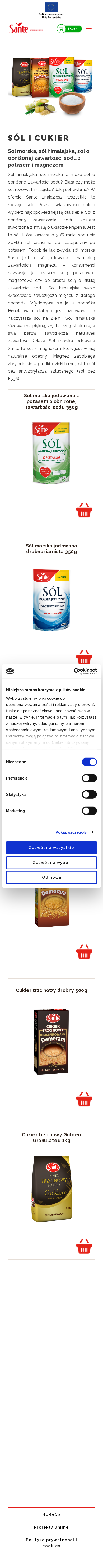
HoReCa (51, 1514)
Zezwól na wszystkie (51, 847)
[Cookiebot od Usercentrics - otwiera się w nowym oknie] (74, 671)
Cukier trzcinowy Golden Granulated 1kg (51, 1137)
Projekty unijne (51, 1527)
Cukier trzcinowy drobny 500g (51, 990)
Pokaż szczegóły (71, 832)
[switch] (89, 778)
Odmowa (51, 877)
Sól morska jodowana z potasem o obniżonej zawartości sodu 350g (51, 401)
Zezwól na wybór (51, 862)
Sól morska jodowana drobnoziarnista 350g (51, 548)
